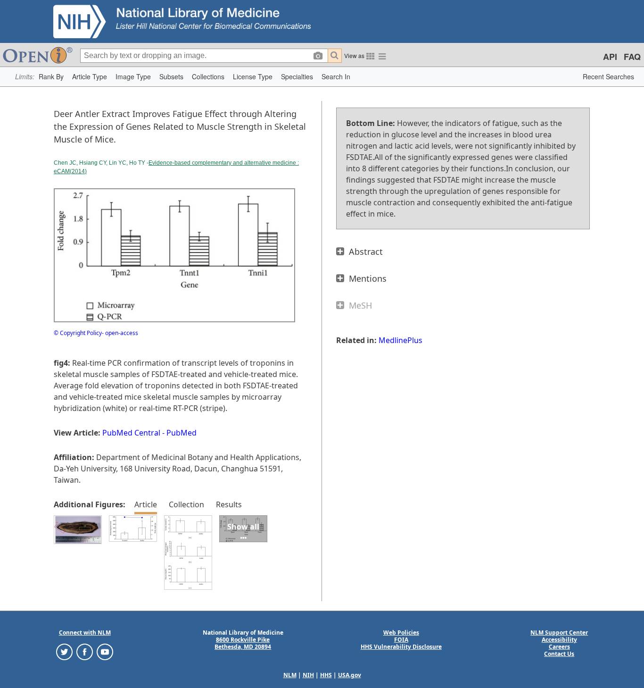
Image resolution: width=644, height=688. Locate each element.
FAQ (632, 56)
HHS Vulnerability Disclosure (401, 647)
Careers (559, 647)
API (610, 56)
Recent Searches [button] (608, 76)
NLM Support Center (559, 633)
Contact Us (559, 654)
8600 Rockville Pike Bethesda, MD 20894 (243, 643)
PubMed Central (131, 433)
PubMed (181, 433)
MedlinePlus (400, 340)
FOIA (401, 640)
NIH (308, 675)
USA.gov (349, 675)
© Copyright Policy (78, 333)
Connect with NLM (85, 633)
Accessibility (559, 640)
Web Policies (401, 633)
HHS (326, 675)
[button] (51, 76)
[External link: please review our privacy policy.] (64, 651)
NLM (290, 675)
